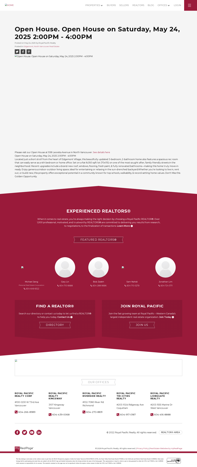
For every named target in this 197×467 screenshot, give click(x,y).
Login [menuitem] (177, 5)
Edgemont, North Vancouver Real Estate (41, 46)
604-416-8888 (162, 414)
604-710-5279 (133, 285)
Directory (55, 325)
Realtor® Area (170, 432)
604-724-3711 (167, 285)
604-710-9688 (66, 285)
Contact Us (63, 317)
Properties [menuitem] (92, 5)
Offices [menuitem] (162, 5)
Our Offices (98, 382)
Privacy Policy (143, 448)
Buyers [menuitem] (111, 5)
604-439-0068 (61, 414)
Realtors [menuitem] (138, 5)
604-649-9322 (32, 289)
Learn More (123, 226)
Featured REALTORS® (98, 239)
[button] (98, 240)
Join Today (165, 317)
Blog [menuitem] (151, 5)
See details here (101, 152)
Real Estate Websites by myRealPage (166, 448)
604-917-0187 (128, 414)
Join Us (142, 325)
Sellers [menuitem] (124, 5)
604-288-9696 (99, 285)
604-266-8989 (26, 412)
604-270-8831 (94, 412)
